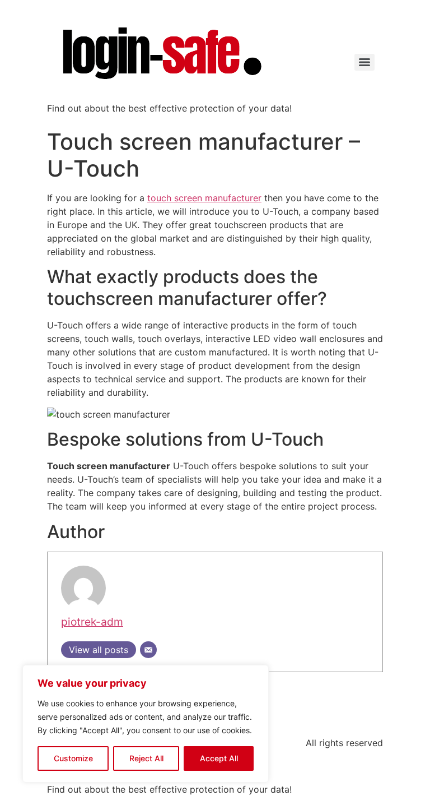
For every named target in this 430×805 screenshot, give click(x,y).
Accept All (219, 758)
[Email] (148, 649)
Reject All (146, 758)
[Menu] (364, 62)
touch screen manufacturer (204, 197)
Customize (73, 758)
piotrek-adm (92, 621)
